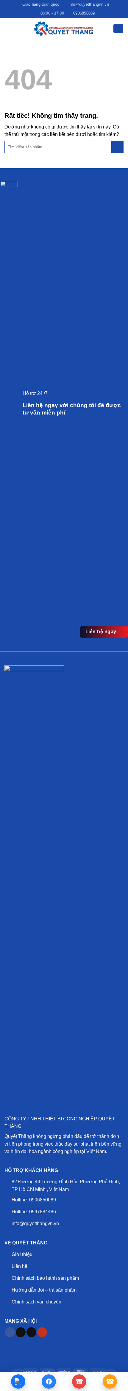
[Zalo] (18, 1381)
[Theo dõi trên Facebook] (10, 1332)
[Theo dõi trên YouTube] (42, 1332)
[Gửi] (117, 147)
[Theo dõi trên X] (31, 1332)
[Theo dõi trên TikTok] (21, 1332)
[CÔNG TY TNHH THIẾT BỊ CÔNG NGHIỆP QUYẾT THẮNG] (64, 28)
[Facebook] (49, 1381)
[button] (8, 28)
